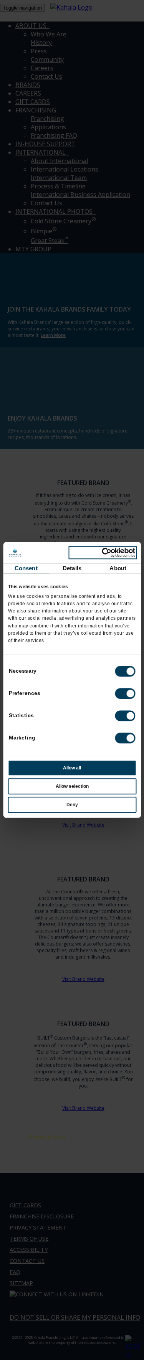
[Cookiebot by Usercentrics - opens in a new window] (102, 553)
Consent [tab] (26, 568)
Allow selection (72, 786)
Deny (72, 805)
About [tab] (117, 568)
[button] (125, 693)
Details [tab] (72, 568)
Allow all (72, 768)
